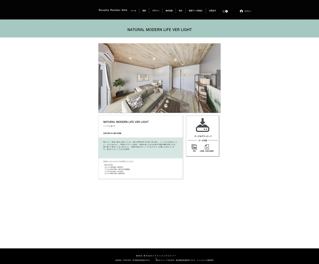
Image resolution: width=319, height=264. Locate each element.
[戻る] (156, 184)
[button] (225, 11)
